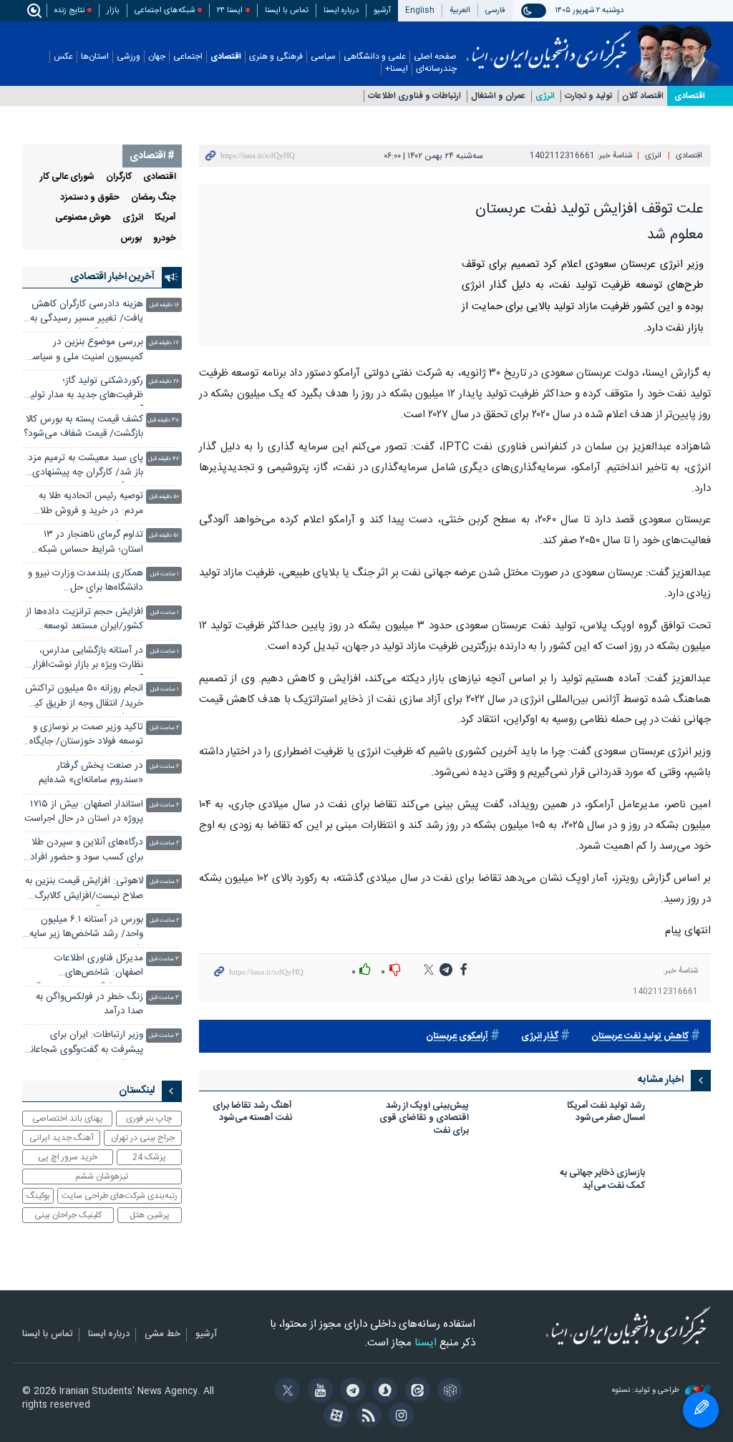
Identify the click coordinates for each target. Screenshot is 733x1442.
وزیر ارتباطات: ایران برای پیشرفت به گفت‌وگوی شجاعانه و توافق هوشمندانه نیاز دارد (84, 1044)
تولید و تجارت (588, 96)
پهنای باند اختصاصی (67, 1118)
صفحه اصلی (435, 57)
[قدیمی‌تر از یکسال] (682, 1119)
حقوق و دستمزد (90, 197)
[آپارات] (334, 1417)
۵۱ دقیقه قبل (164, 535)
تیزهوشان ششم (101, 1176)
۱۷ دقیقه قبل (164, 343)
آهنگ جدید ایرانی (61, 1138)
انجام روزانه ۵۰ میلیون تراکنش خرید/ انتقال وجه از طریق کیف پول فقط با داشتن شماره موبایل (84, 697)
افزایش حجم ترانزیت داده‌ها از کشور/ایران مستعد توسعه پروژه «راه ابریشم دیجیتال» (84, 621)
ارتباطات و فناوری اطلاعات (414, 96)
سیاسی (323, 57)
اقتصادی (225, 57)
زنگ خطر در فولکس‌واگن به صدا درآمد (89, 1004)
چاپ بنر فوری (149, 1118)
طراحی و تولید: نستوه (646, 1391)
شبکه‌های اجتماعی (165, 10)
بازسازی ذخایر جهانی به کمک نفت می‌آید (602, 1180)
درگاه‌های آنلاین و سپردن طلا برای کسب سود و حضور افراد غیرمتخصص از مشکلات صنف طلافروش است (85, 851)
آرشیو (382, 10)
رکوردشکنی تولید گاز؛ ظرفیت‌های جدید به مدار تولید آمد (84, 390)
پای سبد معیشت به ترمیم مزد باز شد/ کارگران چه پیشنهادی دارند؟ (85, 467)
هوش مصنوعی (83, 217)
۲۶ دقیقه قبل (164, 381)
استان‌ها (95, 57)
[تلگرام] (350, 1392)
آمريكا (165, 217)
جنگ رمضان (153, 197)
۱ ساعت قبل (164, 574)
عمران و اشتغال (498, 96)
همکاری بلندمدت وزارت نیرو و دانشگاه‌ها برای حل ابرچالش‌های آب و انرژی (85, 582)
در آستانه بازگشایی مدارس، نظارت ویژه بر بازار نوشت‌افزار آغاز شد (87, 659)
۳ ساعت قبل (164, 959)
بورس (131, 238)
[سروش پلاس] (382, 1392)
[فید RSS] (366, 1417)
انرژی (545, 96)
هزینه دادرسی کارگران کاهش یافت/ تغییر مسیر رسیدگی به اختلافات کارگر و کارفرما (86, 313)
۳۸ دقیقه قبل (163, 420)
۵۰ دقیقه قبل (164, 497)
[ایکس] (285, 1392)
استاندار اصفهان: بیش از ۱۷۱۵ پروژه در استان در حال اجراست (83, 812)
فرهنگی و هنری (276, 57)
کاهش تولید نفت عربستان (640, 1036)
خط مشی (162, 1334)
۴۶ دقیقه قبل (163, 459)
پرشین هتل (150, 1215)
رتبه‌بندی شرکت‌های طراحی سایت (120, 1196)
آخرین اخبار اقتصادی (112, 277)
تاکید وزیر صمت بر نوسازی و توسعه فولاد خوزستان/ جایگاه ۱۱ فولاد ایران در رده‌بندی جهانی (86, 736)
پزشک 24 (149, 1157)
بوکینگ (38, 1196)
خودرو (164, 238)
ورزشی (128, 57)
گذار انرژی (539, 1036)
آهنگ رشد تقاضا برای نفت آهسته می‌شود (252, 1113)
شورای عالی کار (67, 177)
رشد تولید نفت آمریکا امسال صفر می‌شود (606, 1113)
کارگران (119, 177)
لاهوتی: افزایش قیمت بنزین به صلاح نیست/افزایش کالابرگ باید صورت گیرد (84, 890)
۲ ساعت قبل (164, 728)
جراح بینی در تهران (143, 1138)
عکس (63, 57)
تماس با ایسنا (287, 10)
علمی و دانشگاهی (375, 57)
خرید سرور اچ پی (67, 1157)
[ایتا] (414, 1392)
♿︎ (701, 1410)
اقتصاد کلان (643, 96)
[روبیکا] (447, 1392)
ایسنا (548, 45)
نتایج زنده (69, 10)
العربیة (460, 10)
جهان (156, 57)
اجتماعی (188, 57)
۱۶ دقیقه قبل (164, 305)
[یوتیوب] (317, 1392)
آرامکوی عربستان (457, 1036)
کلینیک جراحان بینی (68, 1215)
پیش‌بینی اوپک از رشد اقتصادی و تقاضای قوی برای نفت (424, 1119)
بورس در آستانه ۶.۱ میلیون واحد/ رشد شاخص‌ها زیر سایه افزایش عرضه (86, 928)
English (420, 10)
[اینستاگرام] (399, 1417)
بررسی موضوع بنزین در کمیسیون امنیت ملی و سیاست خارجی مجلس (83, 351)
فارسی (495, 10)
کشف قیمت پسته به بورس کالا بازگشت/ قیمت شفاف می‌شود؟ (83, 427)
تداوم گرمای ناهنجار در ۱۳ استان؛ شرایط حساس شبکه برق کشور (90, 543)
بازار (113, 10)
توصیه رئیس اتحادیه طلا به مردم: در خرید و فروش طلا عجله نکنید (91, 505)
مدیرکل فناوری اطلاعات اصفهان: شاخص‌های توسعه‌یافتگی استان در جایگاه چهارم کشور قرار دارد (86, 967)
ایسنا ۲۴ (230, 10)
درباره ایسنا (341, 10)
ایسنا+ (396, 69)
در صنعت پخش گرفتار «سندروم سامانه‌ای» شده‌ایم (91, 773)
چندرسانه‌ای (436, 69)
